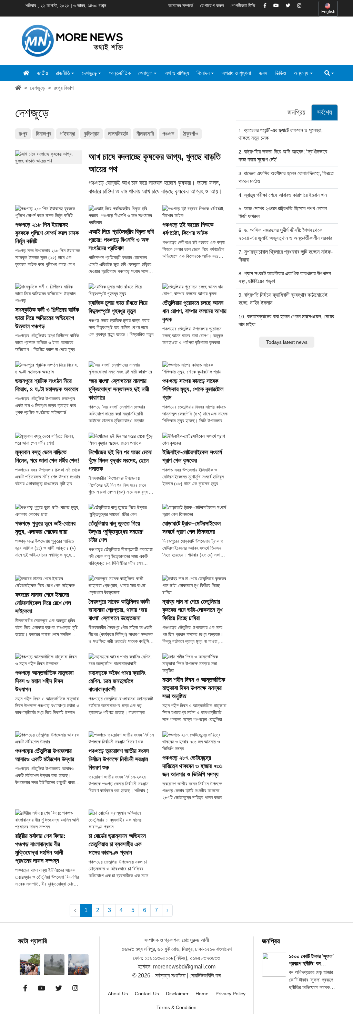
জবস (263, 73)
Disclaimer (177, 993)
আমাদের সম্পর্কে (180, 5)
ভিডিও (280, 73)
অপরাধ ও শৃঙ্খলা (236, 73)
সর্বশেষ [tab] (324, 112)
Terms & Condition (176, 1007)
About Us (118, 993)
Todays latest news (286, 342)
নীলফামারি (145, 134)
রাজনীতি (63, 73)
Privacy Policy (230, 993)
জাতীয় (42, 73)
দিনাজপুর (43, 134)
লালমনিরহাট (118, 134)
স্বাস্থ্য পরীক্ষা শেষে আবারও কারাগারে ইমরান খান (285, 195)
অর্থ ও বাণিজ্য (176, 73)
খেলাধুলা (145, 73)
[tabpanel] (287, 236)
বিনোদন (203, 73)
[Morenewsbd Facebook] (264, 5)
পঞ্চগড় (168, 134)
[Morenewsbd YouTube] (276, 5)
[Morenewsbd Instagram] (299, 5)
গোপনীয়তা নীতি (243, 5)
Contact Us (147, 993)
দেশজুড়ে (89, 73)
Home (202, 993)
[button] (329, 73)
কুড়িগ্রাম (91, 134)
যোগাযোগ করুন (212, 5)
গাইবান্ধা (67, 134)
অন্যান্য (301, 73)
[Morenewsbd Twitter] (287, 5)
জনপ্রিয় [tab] (296, 112)
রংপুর (23, 134)
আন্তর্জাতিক (120, 73)
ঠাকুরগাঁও (190, 134)
